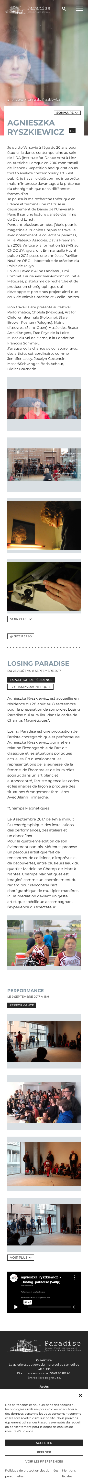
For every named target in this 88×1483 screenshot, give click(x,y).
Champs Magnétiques (32, 687)
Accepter (44, 1443)
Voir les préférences (44, 1461)
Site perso (23, 636)
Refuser (44, 1452)
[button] (80, 1395)
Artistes (17, 99)
